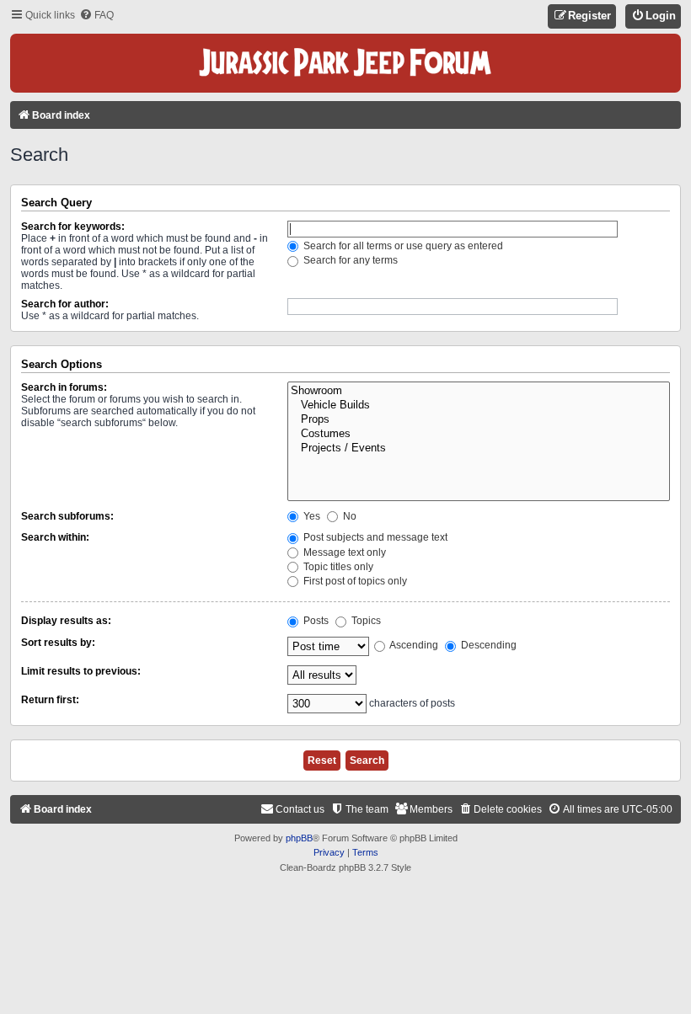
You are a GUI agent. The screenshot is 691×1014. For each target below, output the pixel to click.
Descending (487, 645)
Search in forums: (64, 387)
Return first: (50, 700)
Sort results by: (58, 642)
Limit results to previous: (81, 671)
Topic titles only (337, 567)
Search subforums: (67, 516)
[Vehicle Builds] (478, 405)
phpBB (299, 838)
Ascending (413, 645)
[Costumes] (478, 434)
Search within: (55, 537)
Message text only (343, 552)
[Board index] (345, 63)
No (348, 516)
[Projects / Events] (478, 448)
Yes (310, 516)
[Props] (478, 420)
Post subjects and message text (374, 537)
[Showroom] (478, 391)
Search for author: (65, 304)
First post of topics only (354, 581)
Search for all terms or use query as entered (402, 246)
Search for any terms (349, 260)
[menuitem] (96, 15)
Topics (365, 621)
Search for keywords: (73, 226)
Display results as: (66, 621)
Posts (315, 621)
